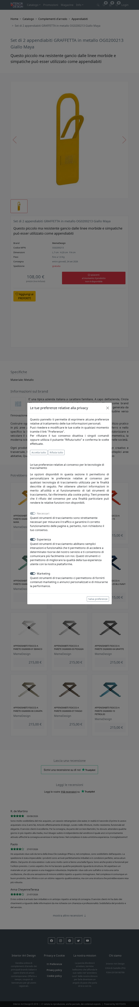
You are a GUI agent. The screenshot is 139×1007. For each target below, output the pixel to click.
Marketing (43, 573)
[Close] (107, 408)
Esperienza (44, 539)
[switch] (32, 539)
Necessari (43, 513)
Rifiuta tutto (56, 452)
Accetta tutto (39, 452)
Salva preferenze (97, 599)
